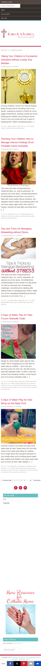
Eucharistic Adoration (12, 128)
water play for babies (32, 470)
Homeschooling (6, 6)
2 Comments (15, 322)
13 (30, 480)
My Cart (4, 18)
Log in (27, 659)
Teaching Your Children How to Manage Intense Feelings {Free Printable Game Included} (17, 142)
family (17, 383)
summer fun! (16, 387)
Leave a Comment (17, 235)
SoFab (15, 218)
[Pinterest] (23, 663)
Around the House (13, 300)
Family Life (20, 126)
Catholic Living (6, 2)
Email (5, 499)
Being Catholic (12, 126)
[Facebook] (10, 663)
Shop (2, 10)
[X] (17, 663)
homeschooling (26, 385)
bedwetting (13, 302)
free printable (31, 216)
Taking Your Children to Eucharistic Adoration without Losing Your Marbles (19, 60)
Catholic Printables (7, 6)
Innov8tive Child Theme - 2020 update (22, 657)
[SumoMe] (37, 663)
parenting (21, 128)
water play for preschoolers (19, 472)
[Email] (30, 663)
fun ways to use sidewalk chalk (13, 385)
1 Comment (15, 149)
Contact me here (17, 643)
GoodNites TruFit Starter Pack (25, 302)
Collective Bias (10, 216)
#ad (33, 300)
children (3, 216)
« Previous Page (6, 480)
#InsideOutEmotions (27, 214)
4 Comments (15, 66)
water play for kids (25, 387)
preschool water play (6, 387)
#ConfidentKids (5, 302)
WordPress (22, 659)
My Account (5, 14)
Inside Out (4, 218)
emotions (17, 216)
